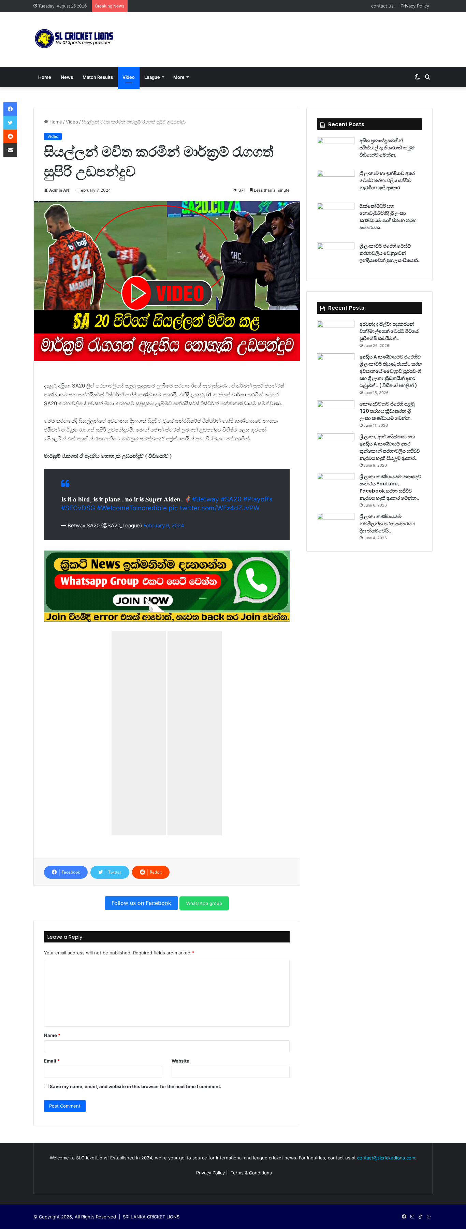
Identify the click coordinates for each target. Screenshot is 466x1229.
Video (128, 77)
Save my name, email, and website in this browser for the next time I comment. (135, 1086)
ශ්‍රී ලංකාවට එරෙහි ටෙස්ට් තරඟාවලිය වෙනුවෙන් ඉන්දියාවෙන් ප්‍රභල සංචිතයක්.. (390, 253)
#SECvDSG (78, 508)
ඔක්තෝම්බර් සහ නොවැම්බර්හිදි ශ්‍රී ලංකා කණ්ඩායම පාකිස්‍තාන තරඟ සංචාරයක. (388, 217)
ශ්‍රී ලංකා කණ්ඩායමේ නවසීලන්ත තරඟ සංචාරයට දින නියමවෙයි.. (387, 523)
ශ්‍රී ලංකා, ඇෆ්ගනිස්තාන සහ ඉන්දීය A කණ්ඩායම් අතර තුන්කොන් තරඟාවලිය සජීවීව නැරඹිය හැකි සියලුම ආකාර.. (390, 447)
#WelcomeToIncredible (132, 508)
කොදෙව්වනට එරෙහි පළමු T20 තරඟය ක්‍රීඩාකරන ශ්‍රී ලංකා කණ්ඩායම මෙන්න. (387, 411)
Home (44, 77)
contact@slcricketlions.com (386, 1157)
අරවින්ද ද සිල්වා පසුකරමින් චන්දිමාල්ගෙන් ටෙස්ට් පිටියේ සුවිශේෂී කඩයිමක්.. (389, 331)
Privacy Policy (415, 6)
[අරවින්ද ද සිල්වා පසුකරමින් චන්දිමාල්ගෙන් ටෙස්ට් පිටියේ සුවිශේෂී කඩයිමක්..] (335, 333)
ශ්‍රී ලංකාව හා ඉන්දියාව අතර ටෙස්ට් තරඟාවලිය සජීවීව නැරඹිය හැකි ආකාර (387, 180)
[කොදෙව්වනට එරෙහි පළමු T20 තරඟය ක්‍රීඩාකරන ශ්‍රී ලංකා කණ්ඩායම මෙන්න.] (335, 413)
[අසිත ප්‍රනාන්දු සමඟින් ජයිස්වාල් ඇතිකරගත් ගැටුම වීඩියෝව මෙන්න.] (335, 150)
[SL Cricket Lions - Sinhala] (74, 39)
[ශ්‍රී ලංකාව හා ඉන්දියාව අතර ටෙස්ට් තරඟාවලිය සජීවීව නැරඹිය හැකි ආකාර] (335, 182)
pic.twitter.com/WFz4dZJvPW (214, 508)
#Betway (205, 499)
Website (180, 1061)
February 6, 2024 (163, 525)
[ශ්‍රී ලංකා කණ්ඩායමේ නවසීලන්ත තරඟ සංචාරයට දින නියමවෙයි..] (335, 526)
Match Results (98, 77)
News (67, 77)
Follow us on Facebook (141, 902)
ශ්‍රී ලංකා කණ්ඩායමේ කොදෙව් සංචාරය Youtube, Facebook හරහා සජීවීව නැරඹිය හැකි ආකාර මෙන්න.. (390, 487)
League (152, 77)
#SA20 (231, 499)
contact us (382, 6)
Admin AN (59, 190)
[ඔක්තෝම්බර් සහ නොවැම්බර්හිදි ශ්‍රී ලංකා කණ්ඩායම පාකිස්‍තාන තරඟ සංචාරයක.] (335, 215)
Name (52, 1035)
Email (52, 1061)
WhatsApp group (204, 903)
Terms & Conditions (251, 1172)
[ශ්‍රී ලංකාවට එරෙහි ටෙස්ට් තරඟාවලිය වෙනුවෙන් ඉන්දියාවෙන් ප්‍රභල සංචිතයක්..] (335, 255)
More (179, 77)
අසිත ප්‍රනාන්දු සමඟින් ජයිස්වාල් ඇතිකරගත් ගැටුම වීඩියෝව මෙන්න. (387, 147)
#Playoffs (258, 499)
